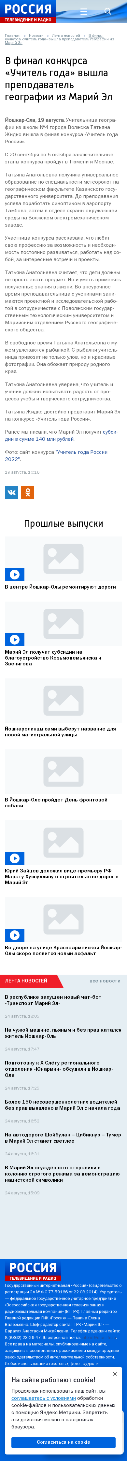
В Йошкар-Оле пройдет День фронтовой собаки (56, 803)
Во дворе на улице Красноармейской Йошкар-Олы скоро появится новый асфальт (63, 951)
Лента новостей (66, 35)
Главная (13, 35)
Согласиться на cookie (63, 1442)
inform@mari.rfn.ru (99, 1338)
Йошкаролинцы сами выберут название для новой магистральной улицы (60, 732)
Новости (36, 35)
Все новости (105, 981)
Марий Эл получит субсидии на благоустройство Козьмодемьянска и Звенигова (53, 658)
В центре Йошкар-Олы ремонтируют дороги (60, 587)
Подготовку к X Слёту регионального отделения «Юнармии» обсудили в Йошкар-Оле (59, 1069)
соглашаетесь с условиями (43, 1398)
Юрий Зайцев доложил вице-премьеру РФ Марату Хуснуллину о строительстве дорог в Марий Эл (62, 877)
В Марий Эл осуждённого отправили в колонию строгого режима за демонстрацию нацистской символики (62, 1174)
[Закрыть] (115, 1374)
